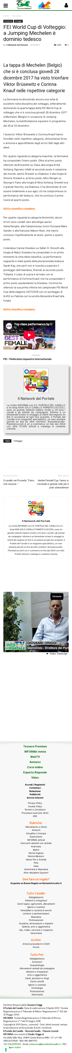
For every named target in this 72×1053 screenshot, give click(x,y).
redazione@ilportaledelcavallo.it (45, 1044)
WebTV (35, 756)
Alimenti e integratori (36, 900)
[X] (14, 52)
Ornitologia (37, 988)
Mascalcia (36, 917)
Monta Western (36, 856)
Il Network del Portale (17, 45)
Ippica (36, 849)
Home (6, 15)
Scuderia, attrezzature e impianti (36, 923)
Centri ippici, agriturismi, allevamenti (36, 903)
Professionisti (36, 920)
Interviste (36, 846)
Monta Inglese (36, 853)
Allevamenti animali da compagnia (37, 968)
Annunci (35, 762)
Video (35, 777)
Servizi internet (35, 797)
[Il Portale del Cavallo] (26, 4)
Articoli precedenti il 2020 (36, 944)
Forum (36, 947)
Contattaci (35, 787)
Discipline (17, 15)
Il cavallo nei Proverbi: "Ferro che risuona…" (18, 482)
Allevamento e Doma (36, 827)
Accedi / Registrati (35, 784)
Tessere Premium (35, 746)
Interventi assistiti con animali (36, 843)
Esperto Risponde (35, 772)
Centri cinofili (37, 981)
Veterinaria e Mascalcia (36, 869)
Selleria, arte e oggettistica (36, 926)
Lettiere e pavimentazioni (36, 913)
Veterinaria (36, 933)
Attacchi (36, 830)
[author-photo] (36, 516)
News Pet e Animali (36, 859)
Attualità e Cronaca (36, 833)
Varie (36, 866)
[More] (53, 52)
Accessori (37, 961)
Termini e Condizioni (35, 809)
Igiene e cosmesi (36, 907)
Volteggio (18, 21)
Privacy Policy (35, 803)
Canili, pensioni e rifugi (37, 978)
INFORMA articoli (36, 840)
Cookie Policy (35, 806)
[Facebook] (6, 52)
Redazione (35, 791)
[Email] (37, 52)
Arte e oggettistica (37, 975)
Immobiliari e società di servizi (36, 910)
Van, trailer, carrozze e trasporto (36, 930)
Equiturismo (36, 836)
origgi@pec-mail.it (12, 1047)
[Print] (45, 52)
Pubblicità (35, 794)
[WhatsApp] (29, 52)
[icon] (66, 6)
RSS (35, 816)
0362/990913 (14, 1044)
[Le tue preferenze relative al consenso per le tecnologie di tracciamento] (6, 1050)
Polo (36, 862)
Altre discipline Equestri (36, 872)
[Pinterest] (22, 52)
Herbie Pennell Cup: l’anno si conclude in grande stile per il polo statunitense (53, 484)
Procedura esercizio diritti (35, 813)
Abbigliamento (36, 897)
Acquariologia (37, 965)
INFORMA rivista (35, 751)
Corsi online (35, 767)
